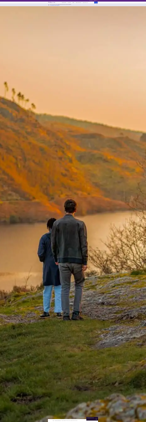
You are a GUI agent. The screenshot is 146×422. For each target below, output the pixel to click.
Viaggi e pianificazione (78, 2)
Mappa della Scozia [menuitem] (85, 2)
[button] (97, 5)
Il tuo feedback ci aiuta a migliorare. (55, 5)
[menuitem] (64, 2)
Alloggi (73, 2)
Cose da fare (69, 2)
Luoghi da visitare (64, 2)
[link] (96, 2)
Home (53, 420)
